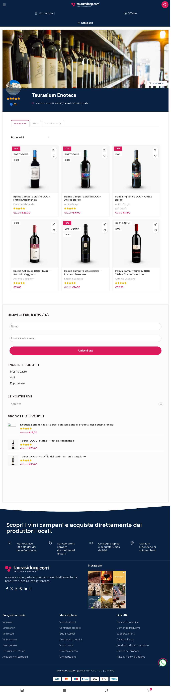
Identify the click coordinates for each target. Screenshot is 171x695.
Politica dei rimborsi (128, 651)
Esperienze (17, 383)
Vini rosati (8, 633)
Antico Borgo (71, 204)
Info (35, 123)
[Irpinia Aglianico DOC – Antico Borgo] (136, 169)
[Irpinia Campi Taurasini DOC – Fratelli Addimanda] (34, 169)
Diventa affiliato (68, 651)
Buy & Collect (67, 633)
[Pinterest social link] (21, 588)
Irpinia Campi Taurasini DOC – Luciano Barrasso (82, 272)
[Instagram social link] (16, 588)
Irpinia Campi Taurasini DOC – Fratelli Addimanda (31, 198)
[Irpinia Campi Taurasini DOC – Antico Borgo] (85, 169)
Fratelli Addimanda (23, 204)
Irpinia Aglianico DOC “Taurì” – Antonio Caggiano (32, 272)
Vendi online (66, 645)
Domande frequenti (128, 627)
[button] (54, 150)
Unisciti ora (85, 350)
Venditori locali (67, 622)
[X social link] (11, 588)
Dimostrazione (67, 656)
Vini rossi (8, 622)
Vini (12, 377)
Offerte (132, 13)
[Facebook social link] (7, 588)
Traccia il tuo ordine (128, 622)
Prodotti (20, 123)
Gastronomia (10, 645)
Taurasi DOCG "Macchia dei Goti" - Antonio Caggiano (53, 456)
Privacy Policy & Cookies (131, 656)
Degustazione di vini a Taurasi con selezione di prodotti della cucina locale (66, 424)
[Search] (165, 4)
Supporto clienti (126, 633)
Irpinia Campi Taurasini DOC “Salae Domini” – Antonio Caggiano (132, 274)
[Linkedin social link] (25, 588)
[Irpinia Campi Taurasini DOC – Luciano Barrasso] (85, 243)
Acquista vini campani (15, 656)
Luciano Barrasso (73, 278)
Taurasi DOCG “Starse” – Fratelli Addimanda (47, 440)
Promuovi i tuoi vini (70, 639)
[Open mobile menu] (4, 4)
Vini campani (46, 13)
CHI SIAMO (110, 671)
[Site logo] (85, 4)
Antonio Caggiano (23, 278)
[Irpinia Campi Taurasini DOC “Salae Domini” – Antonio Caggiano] (136, 243)
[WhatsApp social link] (30, 588)
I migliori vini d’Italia (14, 651)
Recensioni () (53, 123)
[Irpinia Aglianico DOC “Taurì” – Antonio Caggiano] (34, 243)
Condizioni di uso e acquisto (133, 645)
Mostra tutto (18, 371)
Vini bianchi (9, 627)
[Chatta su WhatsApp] (162, 662)
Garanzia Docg (125, 639)
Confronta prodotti (70, 627)
